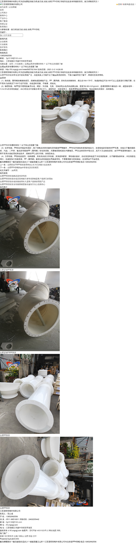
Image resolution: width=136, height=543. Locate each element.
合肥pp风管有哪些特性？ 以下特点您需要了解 (44, 63)
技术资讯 (3, 47)
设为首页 (3, 7)
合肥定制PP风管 (7, 269)
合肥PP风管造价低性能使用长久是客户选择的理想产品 (22, 181)
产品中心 (3, 18)
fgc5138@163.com (14, 58)
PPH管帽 (56, 1)
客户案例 (3, 21)
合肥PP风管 (5, 75)
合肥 (26, 536)
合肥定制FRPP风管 (8, 352)
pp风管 (15, 170)
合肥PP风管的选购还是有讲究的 (13, 175)
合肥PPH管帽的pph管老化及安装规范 (23, 167)
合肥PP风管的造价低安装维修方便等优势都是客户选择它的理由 (26, 178)
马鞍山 (21, 536)
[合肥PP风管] (30, 393)
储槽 (50, 1)
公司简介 (3, 12)
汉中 (35, 536)
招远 (30, 536)
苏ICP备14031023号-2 (38, 530)
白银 (16, 536)
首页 (2, 9)
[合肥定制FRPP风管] (30, 311)
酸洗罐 (40, 1)
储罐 (46, 1)
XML (59, 530)
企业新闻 (3, 41)
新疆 (2, 536)
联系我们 (3, 26)
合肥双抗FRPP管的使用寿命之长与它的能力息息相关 (29, 164)
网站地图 (52, 530)
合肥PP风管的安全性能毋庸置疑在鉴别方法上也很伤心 (22, 184)
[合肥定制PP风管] (30, 228)
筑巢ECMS (14, 538)
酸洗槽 (34, 1)
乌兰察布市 (9, 536)
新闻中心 (3, 15)
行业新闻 (3, 44)
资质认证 (3, 23)
